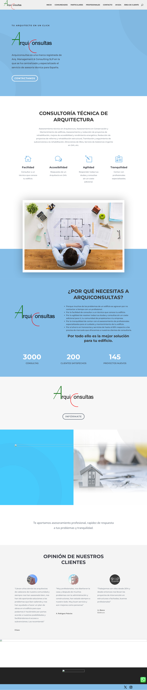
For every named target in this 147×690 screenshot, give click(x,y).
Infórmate (73, 416)
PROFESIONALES (93, 5)
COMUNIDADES (61, 5)
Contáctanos (24, 78)
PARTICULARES (77, 5)
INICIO (49, 5)
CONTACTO (107, 5)
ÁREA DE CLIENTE (131, 5)
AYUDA (118, 5)
